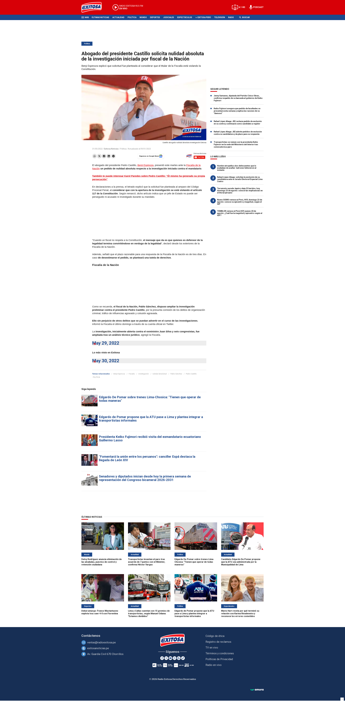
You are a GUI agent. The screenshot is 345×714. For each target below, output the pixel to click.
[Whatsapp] (94, 156)
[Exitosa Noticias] (93, 7)
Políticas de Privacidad (219, 659)
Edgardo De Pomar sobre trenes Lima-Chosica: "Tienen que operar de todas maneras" (150, 399)
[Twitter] (99, 156)
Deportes (155, 17)
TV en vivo (212, 647)
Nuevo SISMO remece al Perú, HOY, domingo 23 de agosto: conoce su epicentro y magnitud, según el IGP (239, 202)
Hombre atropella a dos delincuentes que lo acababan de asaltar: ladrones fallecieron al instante (236, 168)
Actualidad (118, 17)
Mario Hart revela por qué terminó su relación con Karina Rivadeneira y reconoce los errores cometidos (240, 614)
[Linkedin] (108, 156)
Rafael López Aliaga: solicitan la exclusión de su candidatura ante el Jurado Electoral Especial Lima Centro (240, 179)
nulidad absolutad (160, 374)
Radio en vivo (214, 665)
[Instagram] (174, 658)
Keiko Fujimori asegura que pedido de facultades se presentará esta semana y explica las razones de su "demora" (237, 110)
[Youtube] (170, 658)
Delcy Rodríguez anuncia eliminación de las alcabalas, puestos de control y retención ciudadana (101, 562)
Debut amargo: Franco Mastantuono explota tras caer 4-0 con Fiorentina (99, 612)
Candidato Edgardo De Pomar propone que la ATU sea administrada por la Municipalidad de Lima (240, 562)
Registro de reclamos (218, 641)
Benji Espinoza (145, 165)
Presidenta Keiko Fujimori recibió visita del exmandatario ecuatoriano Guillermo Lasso (150, 438)
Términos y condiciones (220, 653)
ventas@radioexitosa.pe (101, 642)
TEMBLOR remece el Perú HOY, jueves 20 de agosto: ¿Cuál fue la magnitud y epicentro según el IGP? (239, 213)
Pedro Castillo (191, 374)
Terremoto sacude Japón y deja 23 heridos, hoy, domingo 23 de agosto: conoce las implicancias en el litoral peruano (240, 190)
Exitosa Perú (204, 17)
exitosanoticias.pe (98, 648)
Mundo (143, 17)
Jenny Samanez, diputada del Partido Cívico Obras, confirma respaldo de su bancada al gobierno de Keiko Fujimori (238, 98)
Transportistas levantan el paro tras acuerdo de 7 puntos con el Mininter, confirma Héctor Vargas (146, 562)
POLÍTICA (96, 377)
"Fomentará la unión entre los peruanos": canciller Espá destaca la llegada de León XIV (147, 458)
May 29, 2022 (105, 343)
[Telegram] (113, 156)
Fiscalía (132, 374)
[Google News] (179, 658)
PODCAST (258, 7)
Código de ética (215, 636)
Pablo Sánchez (176, 374)
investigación (143, 374)
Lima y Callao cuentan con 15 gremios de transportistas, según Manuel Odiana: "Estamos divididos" (149, 614)
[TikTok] (183, 658)
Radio (231, 17)
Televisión (219, 17)
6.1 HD (242, 7)
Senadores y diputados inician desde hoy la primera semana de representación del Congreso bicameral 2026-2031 (145, 478)
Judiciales (168, 17)
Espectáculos (184, 17)
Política (132, 17)
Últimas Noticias (100, 17)
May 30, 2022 (105, 360)
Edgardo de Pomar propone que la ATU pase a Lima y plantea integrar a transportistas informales (151, 418)
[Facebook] (104, 156)
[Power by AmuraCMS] (257, 690)
